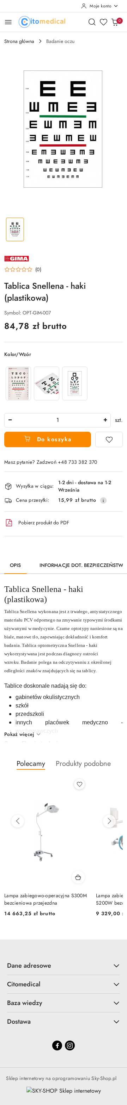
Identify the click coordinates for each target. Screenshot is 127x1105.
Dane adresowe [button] (29, 965)
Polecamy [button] (31, 763)
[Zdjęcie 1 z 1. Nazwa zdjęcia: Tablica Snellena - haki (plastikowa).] (15, 229)
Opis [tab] (15, 565)
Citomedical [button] (23, 984)
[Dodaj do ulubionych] (109, 439)
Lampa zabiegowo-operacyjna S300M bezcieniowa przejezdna (45, 899)
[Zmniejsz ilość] (10, 420)
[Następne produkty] (109, 821)
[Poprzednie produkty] (17, 821)
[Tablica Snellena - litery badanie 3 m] (18, 383)
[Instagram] (70, 1045)
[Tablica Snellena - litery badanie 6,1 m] (46, 383)
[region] (46, 383)
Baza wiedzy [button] (24, 1002)
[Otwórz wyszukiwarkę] (92, 22)
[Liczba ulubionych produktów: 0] (103, 22)
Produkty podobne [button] (83, 763)
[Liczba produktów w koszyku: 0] (115, 22)
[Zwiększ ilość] (105, 420)
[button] (22, 269)
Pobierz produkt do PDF (43, 522)
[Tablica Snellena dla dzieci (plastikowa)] (74, 383)
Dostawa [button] (19, 1021)
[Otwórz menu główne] (8, 22)
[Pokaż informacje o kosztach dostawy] (103, 500)
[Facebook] (57, 1045)
